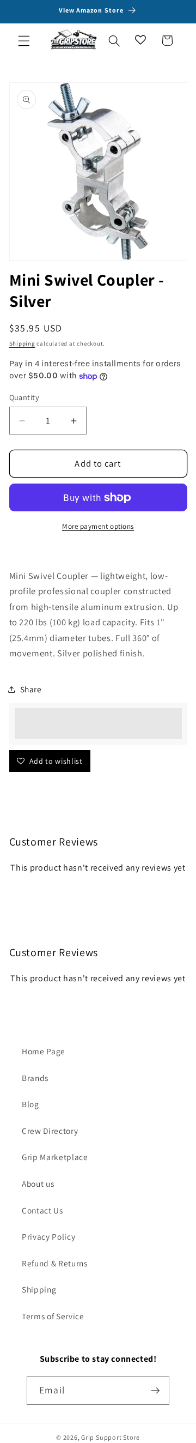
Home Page (43, 1051)
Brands (35, 1077)
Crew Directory (50, 1130)
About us (38, 1183)
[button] (24, 40)
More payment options (98, 526)
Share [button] (31, 689)
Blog (30, 1103)
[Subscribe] (155, 1390)
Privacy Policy (48, 1236)
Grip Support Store (110, 1437)
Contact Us (42, 1210)
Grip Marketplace (55, 1156)
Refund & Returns (55, 1263)
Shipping (22, 343)
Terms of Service (53, 1316)
